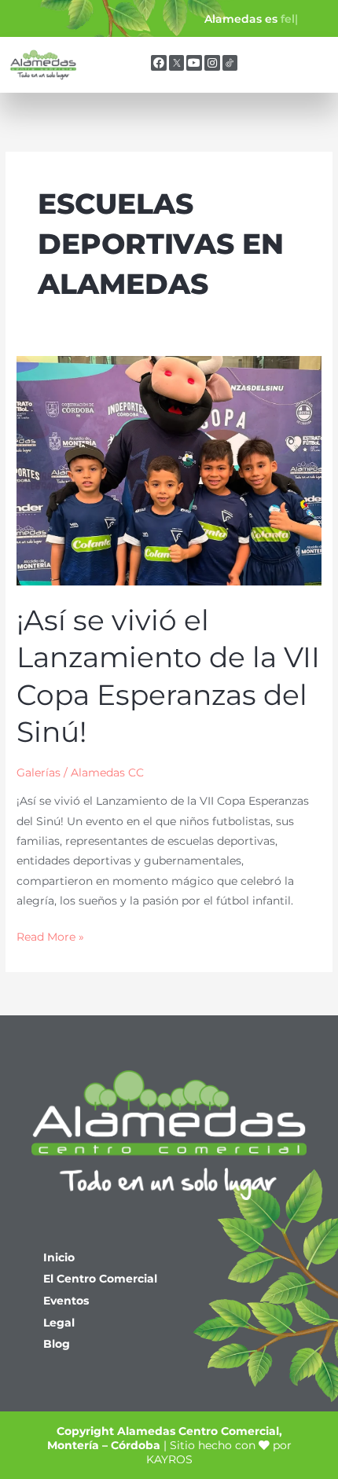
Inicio (59, 1257)
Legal (59, 1322)
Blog (56, 1344)
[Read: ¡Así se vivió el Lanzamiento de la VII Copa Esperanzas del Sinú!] (169, 470)
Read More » (50, 935)
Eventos (66, 1300)
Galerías (39, 772)
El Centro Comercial (100, 1278)
